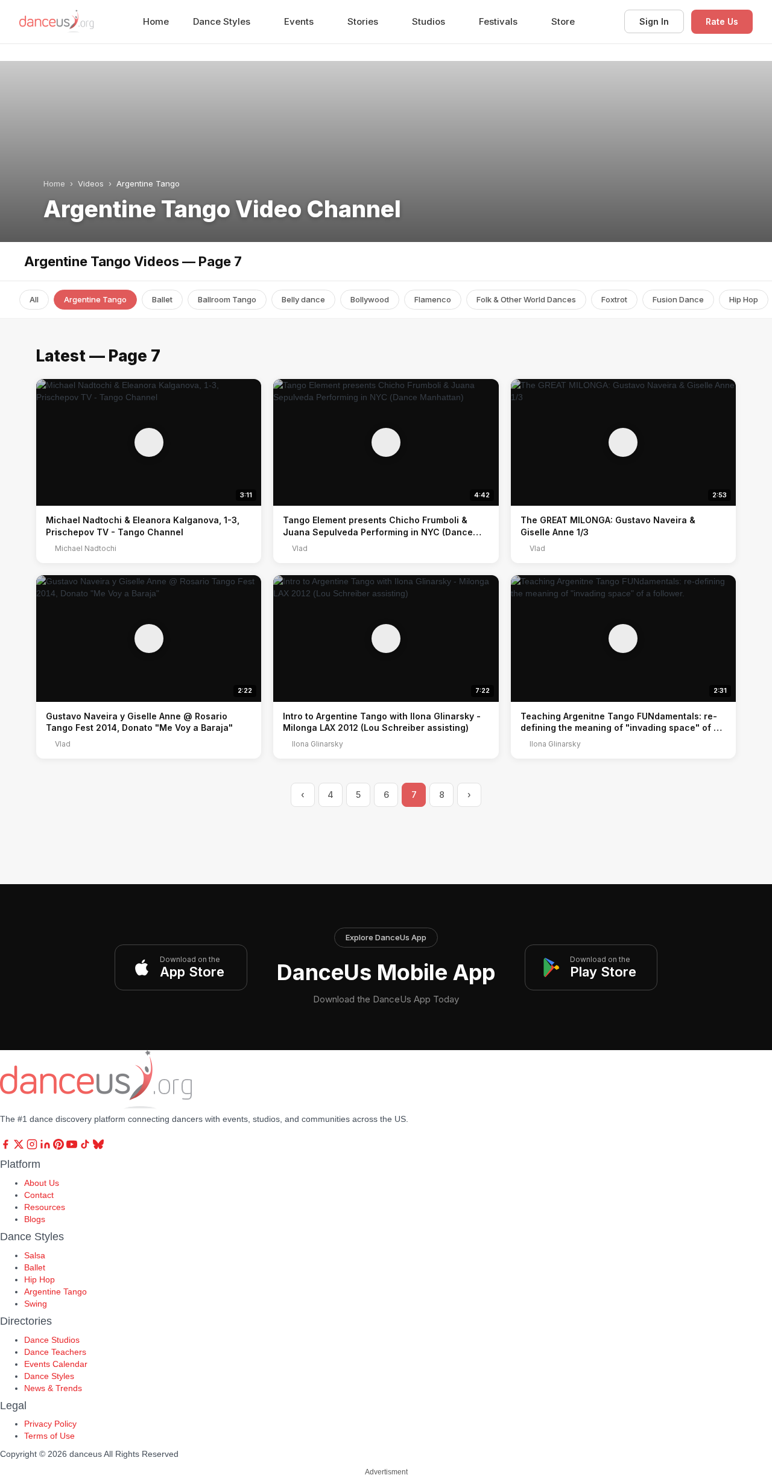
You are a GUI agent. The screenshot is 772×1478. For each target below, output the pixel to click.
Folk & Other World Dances (526, 299)
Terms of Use (49, 1436)
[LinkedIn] (46, 1147)
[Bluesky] (98, 1147)
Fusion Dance (678, 299)
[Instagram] (33, 1147)
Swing (35, 1303)
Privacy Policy (50, 1424)
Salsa (34, 1255)
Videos (91, 183)
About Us (41, 1183)
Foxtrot (614, 299)
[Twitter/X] (20, 1147)
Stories (364, 21)
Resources (44, 1207)
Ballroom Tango (227, 299)
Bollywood (369, 299)
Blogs (34, 1219)
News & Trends (53, 1388)
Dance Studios (52, 1340)
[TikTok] (86, 1147)
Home (156, 21)
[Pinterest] (59, 1147)
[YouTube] (73, 1147)
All (34, 299)
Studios (430, 21)
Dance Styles (223, 21)
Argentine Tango (95, 299)
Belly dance (303, 299)
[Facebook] (6, 1147)
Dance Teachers (55, 1352)
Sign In (654, 21)
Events (300, 21)
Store (563, 21)
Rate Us (722, 21)
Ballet (162, 299)
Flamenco (432, 299)
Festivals (499, 21)
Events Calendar (55, 1364)
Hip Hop (743, 299)
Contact (39, 1195)
